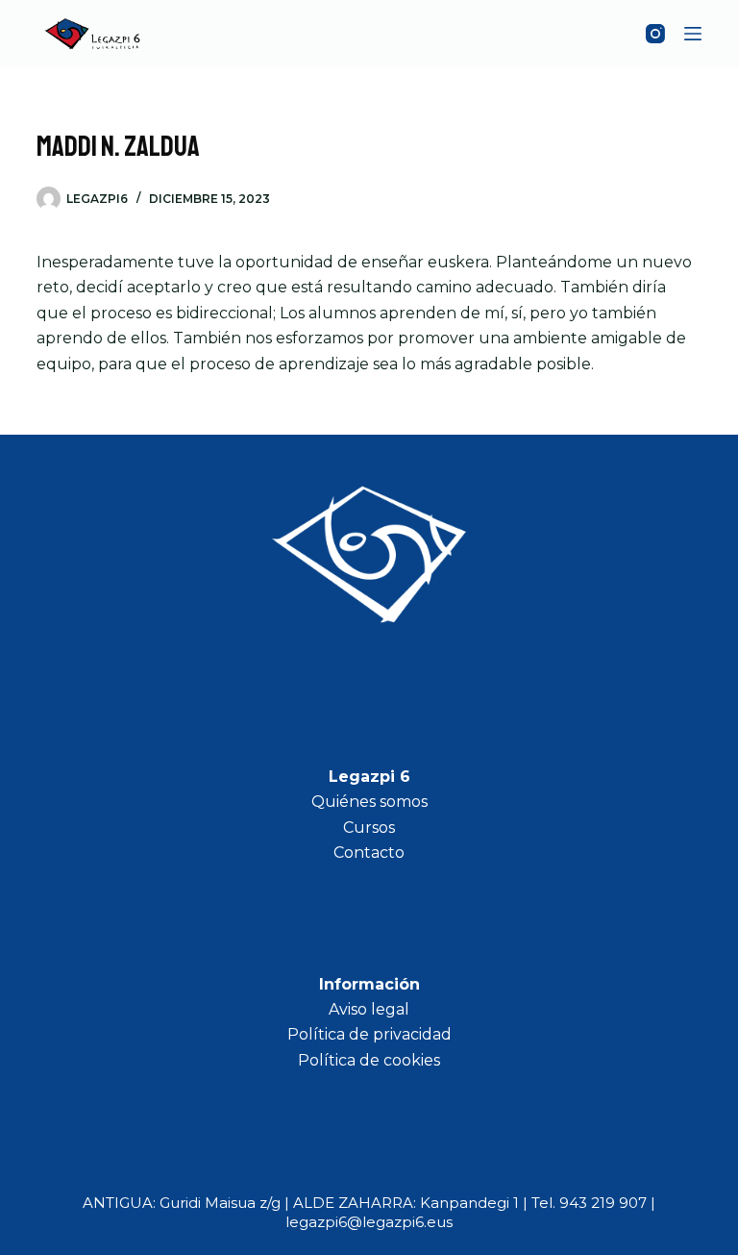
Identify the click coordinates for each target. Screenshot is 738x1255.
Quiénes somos (369, 801)
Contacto (369, 852)
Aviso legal (369, 1009)
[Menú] (692, 33)
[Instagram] (655, 33)
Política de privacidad (369, 1034)
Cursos (369, 827)
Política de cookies (369, 1060)
